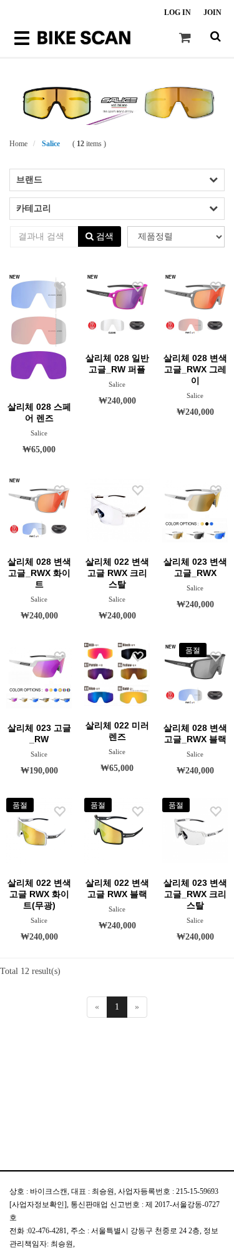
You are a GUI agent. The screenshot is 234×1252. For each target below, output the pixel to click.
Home (18, 143)
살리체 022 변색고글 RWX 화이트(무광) (39, 894)
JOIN (212, 12)
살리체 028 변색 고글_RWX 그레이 (195, 369)
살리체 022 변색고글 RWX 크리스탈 (117, 573)
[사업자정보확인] (38, 1204)
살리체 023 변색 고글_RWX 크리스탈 (195, 894)
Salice (50, 143)
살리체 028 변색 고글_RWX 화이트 (39, 573)
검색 (104, 236)
